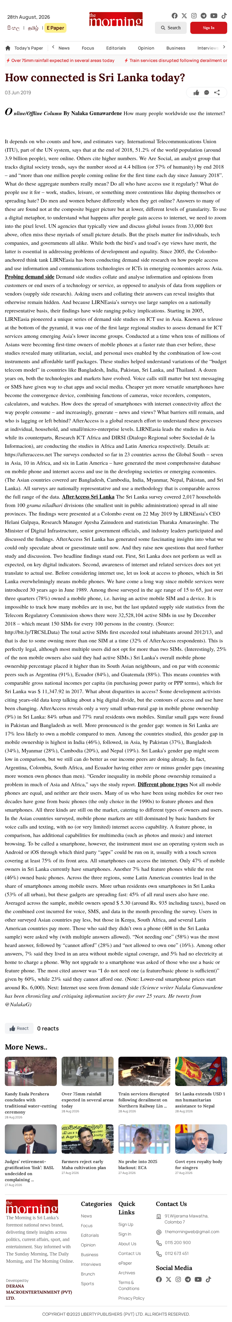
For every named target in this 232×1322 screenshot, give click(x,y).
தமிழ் (33, 27)
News (64, 48)
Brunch (88, 1274)
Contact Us (129, 1253)
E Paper (55, 27)
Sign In (208, 28)
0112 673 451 (176, 1253)
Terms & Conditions (128, 1285)
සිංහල (13, 27)
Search (174, 27)
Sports (87, 1283)
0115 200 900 (178, 1242)
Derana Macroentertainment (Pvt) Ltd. (39, 1292)
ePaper (125, 1263)
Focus (88, 48)
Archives (126, 1272)
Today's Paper (28, 48)
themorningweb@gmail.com (192, 1231)
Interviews (208, 48)
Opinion (146, 48)
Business (175, 48)
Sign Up (125, 1224)
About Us (127, 1243)
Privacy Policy (131, 1298)
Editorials (116, 48)
